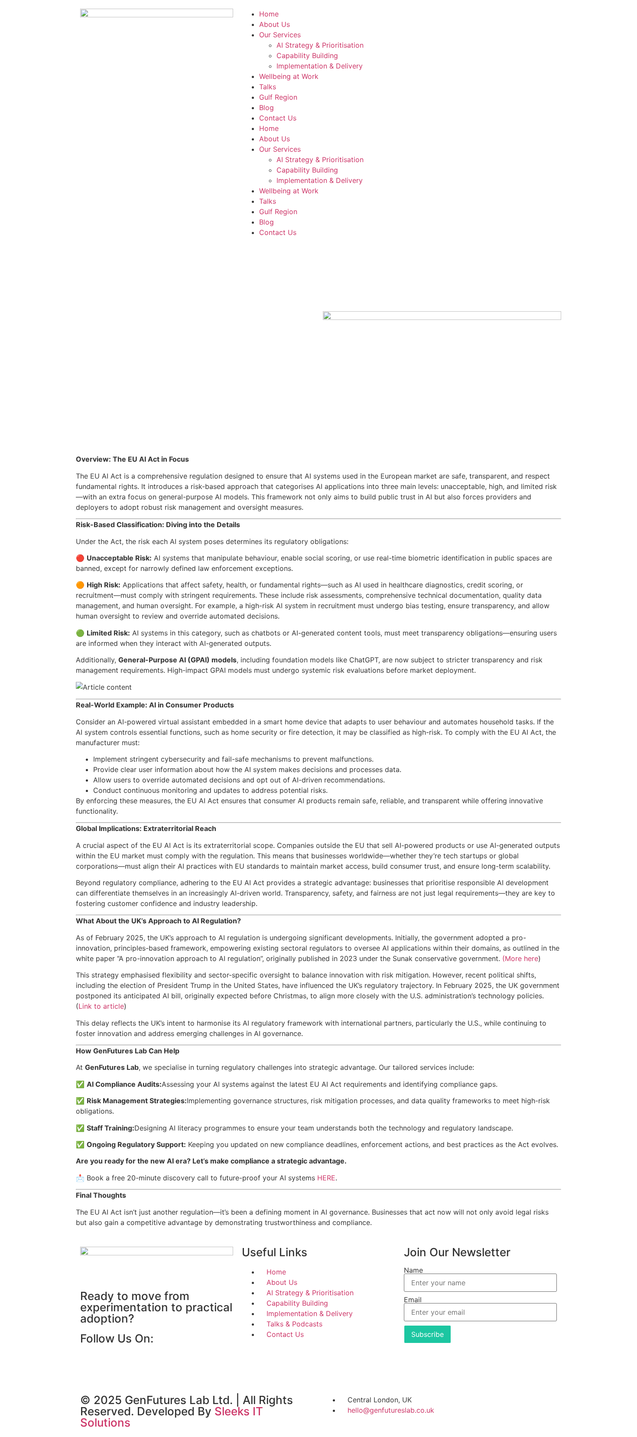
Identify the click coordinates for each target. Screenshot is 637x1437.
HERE (326, 1177)
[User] (415, 19)
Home (269, 14)
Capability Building (307, 55)
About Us (274, 24)
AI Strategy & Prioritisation (320, 45)
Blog (266, 107)
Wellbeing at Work (288, 76)
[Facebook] (91, 1364)
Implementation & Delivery (319, 66)
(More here (520, 958)
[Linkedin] (115, 1364)
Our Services (280, 34)
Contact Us (277, 118)
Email (413, 1299)
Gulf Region (278, 97)
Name (413, 1270)
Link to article (101, 1006)
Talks (267, 86)
